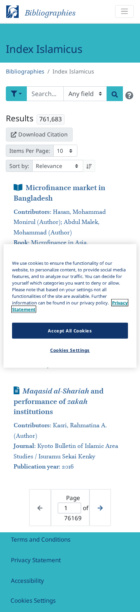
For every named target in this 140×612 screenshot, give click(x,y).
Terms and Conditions (40, 539)
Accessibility (27, 580)
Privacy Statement (36, 560)
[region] (70, 306)
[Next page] (100, 507)
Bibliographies (25, 71)
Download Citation (43, 134)
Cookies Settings (33, 600)
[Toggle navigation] (124, 11)
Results (19, 118)
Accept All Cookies (70, 330)
